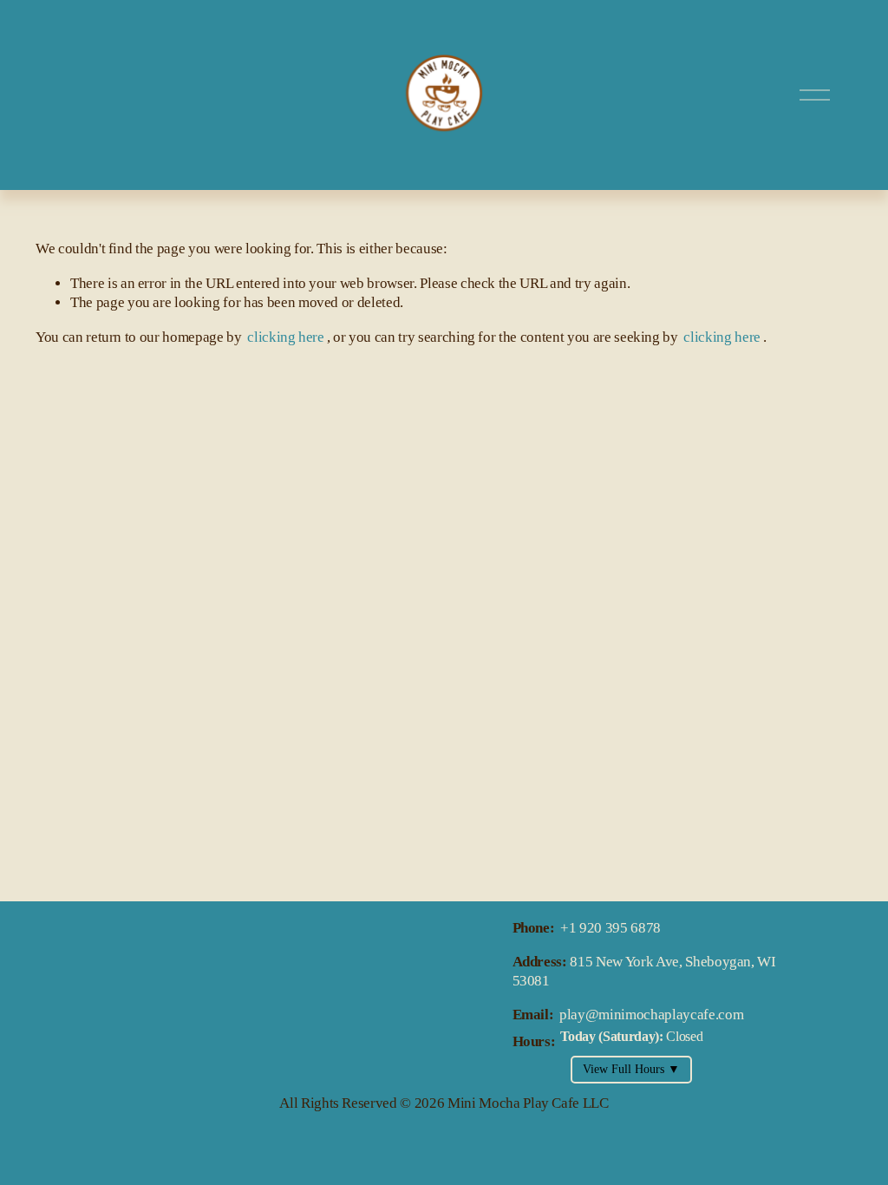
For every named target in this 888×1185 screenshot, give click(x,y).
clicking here (285, 337)
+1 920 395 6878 (610, 928)
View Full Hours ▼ (631, 1069)
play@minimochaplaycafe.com (651, 1014)
